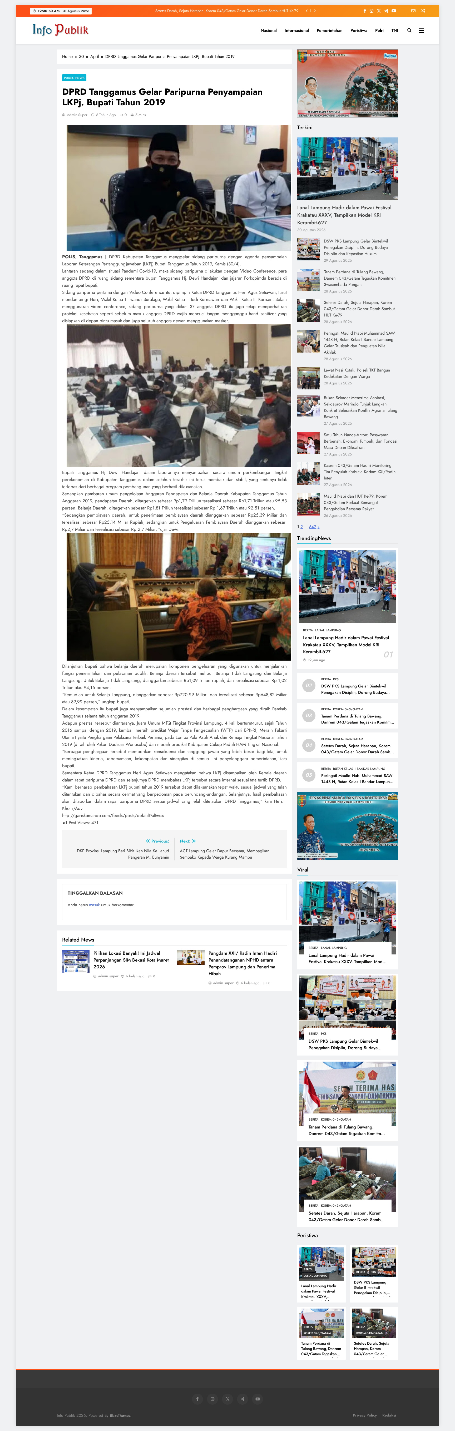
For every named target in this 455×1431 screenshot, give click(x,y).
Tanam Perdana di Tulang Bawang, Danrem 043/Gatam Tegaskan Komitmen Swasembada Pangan (359, 278)
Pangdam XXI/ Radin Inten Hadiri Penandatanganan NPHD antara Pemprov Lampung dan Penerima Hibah (243, 963)
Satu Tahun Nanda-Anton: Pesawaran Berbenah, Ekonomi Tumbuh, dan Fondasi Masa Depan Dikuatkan (360, 441)
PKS (336, 679)
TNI (395, 30)
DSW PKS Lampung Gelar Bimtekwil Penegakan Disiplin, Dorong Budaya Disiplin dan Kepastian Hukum (356, 247)
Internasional (297, 30)
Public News (74, 78)
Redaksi (389, 1415)
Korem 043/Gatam (348, 709)
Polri (379, 30)
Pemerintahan (330, 30)
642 (312, 527)
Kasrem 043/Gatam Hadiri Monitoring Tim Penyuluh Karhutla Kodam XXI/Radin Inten (359, 471)
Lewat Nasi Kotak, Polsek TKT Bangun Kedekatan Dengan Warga (357, 373)
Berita (308, 630)
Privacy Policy (365, 1415)
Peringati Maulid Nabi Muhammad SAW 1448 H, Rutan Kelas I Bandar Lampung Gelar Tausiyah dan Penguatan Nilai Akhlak (359, 342)
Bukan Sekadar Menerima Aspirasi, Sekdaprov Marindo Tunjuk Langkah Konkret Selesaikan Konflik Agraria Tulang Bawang (360, 407)
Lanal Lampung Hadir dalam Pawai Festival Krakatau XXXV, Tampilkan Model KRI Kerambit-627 (344, 215)
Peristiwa (358, 30)
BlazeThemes (120, 1415)
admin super (77, 114)
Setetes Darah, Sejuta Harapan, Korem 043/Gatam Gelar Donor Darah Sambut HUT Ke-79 (226, 11)
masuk (94, 905)
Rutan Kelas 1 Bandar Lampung (359, 768)
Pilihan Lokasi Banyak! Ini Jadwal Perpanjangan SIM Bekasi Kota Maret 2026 (131, 960)
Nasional (269, 30)
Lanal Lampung (328, 630)
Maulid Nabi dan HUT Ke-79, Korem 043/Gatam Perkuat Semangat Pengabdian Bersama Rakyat (355, 502)
